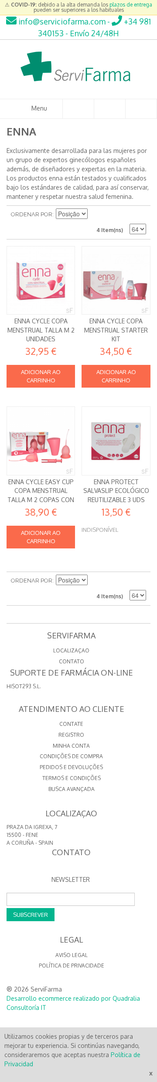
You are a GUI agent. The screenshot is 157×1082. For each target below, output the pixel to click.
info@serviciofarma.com (61, 21)
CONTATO (71, 661)
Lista (139, 214)
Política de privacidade (71, 965)
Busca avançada (71, 789)
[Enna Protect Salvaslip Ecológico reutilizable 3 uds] (116, 440)
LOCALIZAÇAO (71, 650)
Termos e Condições (71, 778)
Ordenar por (31, 214)
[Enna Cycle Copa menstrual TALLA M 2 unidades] (41, 280)
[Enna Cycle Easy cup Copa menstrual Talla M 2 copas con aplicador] (41, 440)
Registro (71, 735)
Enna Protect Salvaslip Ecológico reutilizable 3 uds (116, 490)
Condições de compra (71, 756)
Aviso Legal (71, 955)
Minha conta (71, 745)
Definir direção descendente (95, 214)
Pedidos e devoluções (71, 767)
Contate (71, 724)
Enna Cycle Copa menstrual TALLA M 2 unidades (41, 330)
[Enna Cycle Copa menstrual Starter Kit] (116, 280)
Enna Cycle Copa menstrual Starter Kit (116, 330)
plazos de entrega (130, 4)
